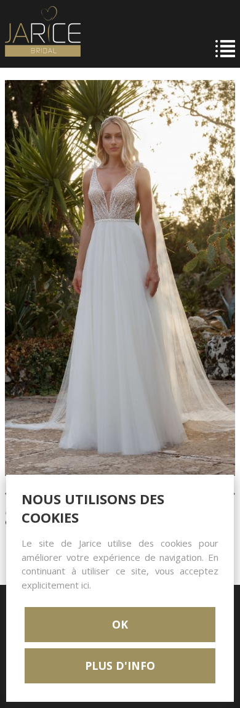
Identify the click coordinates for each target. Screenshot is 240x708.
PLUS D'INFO (120, 665)
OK (120, 624)
